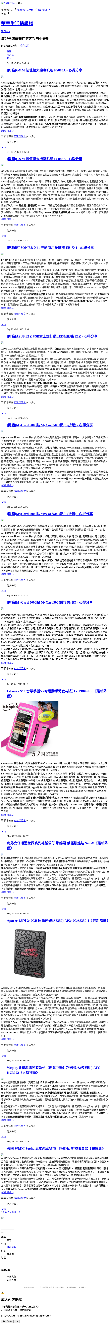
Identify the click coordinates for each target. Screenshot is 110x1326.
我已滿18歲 (7, 1321)
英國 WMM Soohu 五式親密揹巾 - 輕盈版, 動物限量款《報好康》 (56, 1148)
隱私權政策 (71, 1287)
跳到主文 (5, 31)
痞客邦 (17, 136)
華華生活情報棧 (17, 23)
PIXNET (33, 1287)
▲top (3, 147)
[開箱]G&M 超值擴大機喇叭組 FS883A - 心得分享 (44, 70)
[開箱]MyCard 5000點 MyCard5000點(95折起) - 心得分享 (50, 425)
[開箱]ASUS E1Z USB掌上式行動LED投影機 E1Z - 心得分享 (52, 336)
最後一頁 (16, 1212)
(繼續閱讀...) (7, 130)
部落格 (10, 55)
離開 (16, 1321)
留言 (23, 136)
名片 (9, 58)
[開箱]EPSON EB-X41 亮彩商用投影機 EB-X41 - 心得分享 (50, 247)
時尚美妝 (24, 45)
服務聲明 (82, 1287)
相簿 (9, 51)
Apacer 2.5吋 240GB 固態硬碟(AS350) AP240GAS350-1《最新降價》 (58, 920)
